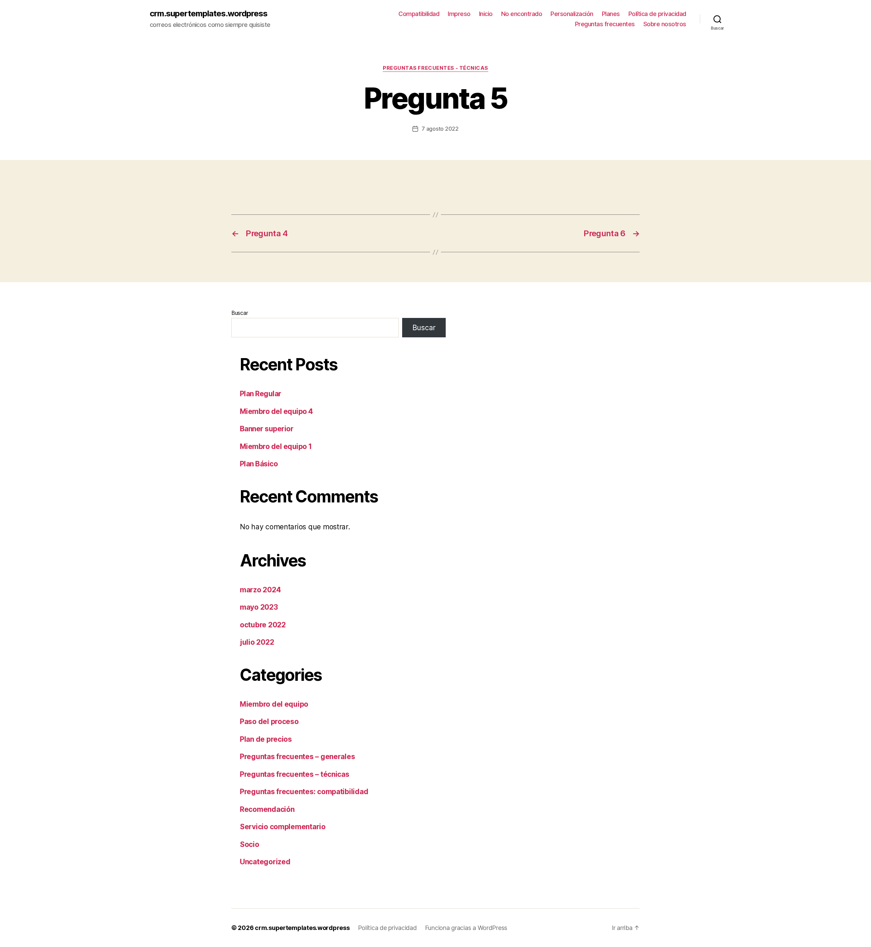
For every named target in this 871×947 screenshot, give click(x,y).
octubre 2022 (263, 625)
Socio (249, 844)
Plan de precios (266, 739)
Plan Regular (260, 393)
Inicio (486, 13)
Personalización (571, 13)
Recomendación (267, 809)
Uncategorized (265, 861)
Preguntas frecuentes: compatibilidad (304, 791)
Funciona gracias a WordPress (466, 927)
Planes (611, 13)
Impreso (459, 13)
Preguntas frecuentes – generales (297, 756)
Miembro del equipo (274, 704)
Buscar (239, 312)
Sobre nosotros (664, 24)
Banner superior (266, 428)
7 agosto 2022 (440, 128)
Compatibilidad (418, 13)
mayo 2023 (259, 607)
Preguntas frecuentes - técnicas (435, 68)
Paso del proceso (269, 721)
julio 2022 (257, 642)
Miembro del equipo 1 (276, 446)
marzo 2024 (260, 589)
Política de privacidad (657, 13)
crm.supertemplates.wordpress (208, 14)
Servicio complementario (283, 826)
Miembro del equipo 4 (276, 411)
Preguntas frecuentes (605, 24)
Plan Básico (259, 464)
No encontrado (521, 13)
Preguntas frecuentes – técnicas (294, 774)
